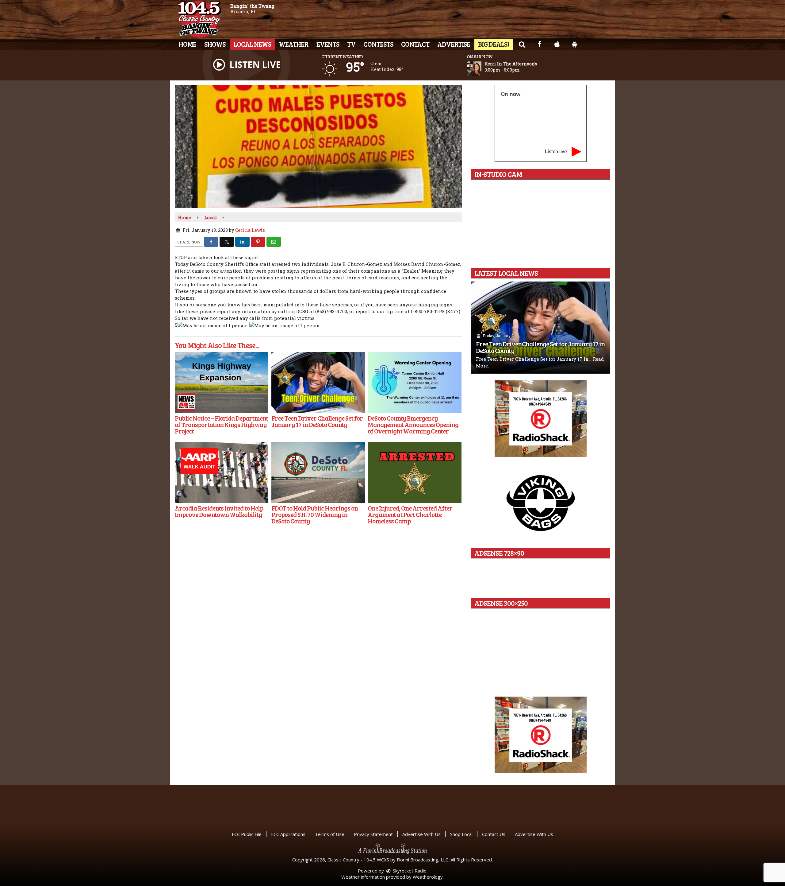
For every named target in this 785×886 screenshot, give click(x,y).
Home (187, 44)
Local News (252, 44)
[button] (522, 44)
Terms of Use (329, 834)
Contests (378, 44)
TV (351, 44)
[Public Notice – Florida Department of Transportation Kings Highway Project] (221, 382)
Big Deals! (493, 44)
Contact (415, 44)
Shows (214, 44)
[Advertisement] (541, 418)
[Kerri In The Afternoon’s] (481, 68)
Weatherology (428, 877)
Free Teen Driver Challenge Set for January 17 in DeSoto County (540, 347)
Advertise (453, 44)
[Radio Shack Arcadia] (541, 735)
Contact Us (493, 834)
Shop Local (461, 834)
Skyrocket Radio (409, 871)
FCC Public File (247, 834)
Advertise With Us (421, 834)
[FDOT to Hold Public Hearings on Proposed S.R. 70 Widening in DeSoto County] (318, 472)
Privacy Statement (373, 834)
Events (327, 44)
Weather (293, 44)
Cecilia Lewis (250, 230)
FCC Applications (288, 834)
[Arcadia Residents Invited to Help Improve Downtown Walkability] (221, 472)
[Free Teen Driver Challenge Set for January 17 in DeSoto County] (318, 382)
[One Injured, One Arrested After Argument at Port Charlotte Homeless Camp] (414, 472)
